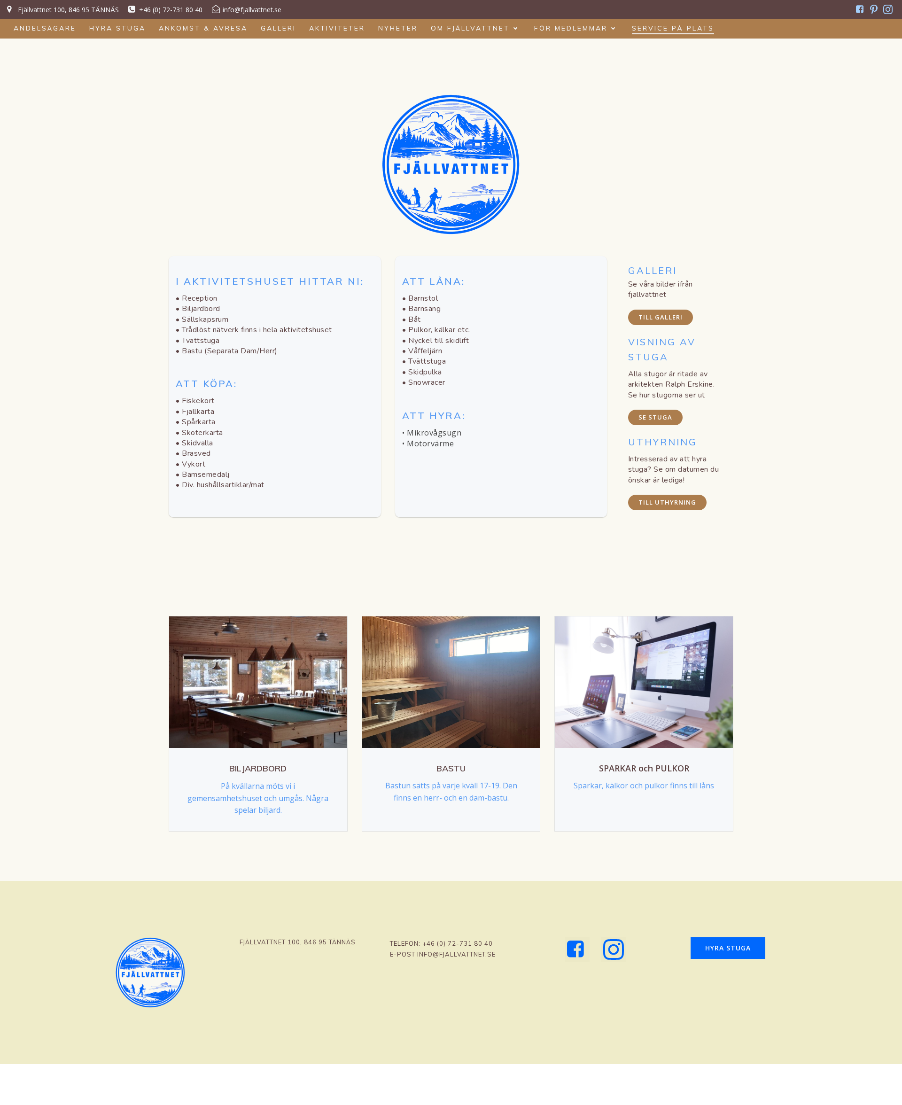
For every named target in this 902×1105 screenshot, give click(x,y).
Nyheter (398, 28)
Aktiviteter (337, 28)
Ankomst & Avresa (203, 28)
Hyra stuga (117, 28)
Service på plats (673, 28)
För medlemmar (570, 28)
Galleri (278, 28)
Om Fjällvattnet (470, 28)
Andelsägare (45, 28)
